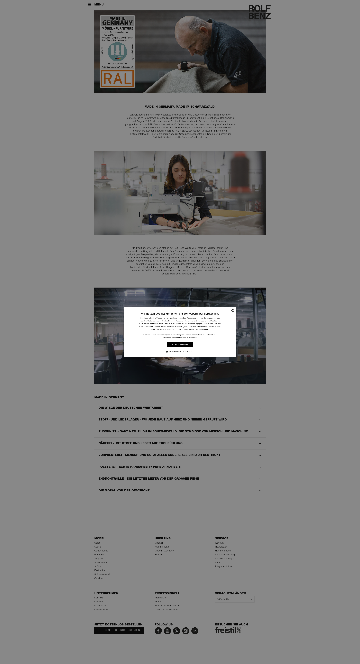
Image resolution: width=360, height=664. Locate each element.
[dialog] (180, 332)
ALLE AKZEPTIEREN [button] (180, 344)
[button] (180, 351)
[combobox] (232, 310)
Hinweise (193, 337)
